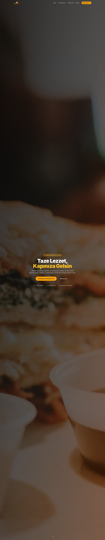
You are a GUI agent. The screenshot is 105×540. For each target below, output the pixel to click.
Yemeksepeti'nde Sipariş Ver (46, 278)
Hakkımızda (70, 2)
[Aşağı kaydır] (53, 536)
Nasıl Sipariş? (61, 2)
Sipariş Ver (86, 2)
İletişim (77, 2)
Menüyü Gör (63, 278)
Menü (54, 2)
